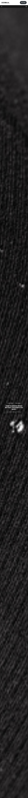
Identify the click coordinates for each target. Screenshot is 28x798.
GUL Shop (23, 2)
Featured (17, 403)
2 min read (11, 403)
